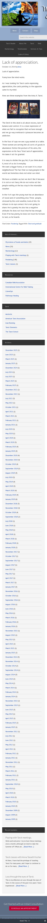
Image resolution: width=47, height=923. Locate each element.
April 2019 (9, 486)
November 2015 (11, 631)
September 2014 (11, 670)
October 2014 (10, 666)
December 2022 (11, 390)
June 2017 (9, 569)
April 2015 (9, 644)
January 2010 (10, 806)
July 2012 (8, 736)
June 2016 (9, 609)
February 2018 (10, 543)
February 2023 (10, 385)
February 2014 (10, 692)
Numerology (9, 251)
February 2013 (10, 723)
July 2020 (8, 429)
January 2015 (10, 652)
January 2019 (10, 499)
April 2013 (9, 718)
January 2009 (10, 819)
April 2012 (9, 749)
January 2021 (10, 425)
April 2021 (9, 411)
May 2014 (9, 683)
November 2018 (11, 508)
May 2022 (9, 403)
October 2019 (10, 464)
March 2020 (9, 442)
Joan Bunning (10, 323)
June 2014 (9, 679)
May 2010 (9, 788)
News (7, 246)
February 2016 (10, 622)
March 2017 (9, 582)
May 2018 (9, 530)
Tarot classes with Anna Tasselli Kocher (23, 857)
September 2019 (11, 468)
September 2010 (11, 784)
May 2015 (9, 639)
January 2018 (10, 547)
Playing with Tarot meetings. (18, 837)
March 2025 (9, 359)
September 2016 (11, 600)
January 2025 (10, 363)
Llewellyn (9, 291)
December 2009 (11, 810)
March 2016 (9, 617)
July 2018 (8, 521)
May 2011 (9, 766)
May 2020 (9, 433)
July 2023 (8, 376)
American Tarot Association (15, 318)
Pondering (14, 224)
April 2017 (9, 578)
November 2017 (11, 552)
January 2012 (10, 758)
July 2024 (8, 372)
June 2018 (9, 525)
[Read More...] (29, 847)
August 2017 (10, 565)
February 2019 (10, 495)
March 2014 (9, 688)
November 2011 (11, 762)
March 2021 (9, 416)
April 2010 (9, 793)
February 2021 (10, 420)
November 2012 (11, 731)
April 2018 (9, 534)
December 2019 (11, 455)
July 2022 (8, 398)
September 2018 (11, 517)
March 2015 (9, 648)
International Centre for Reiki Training (19, 287)
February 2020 (10, 447)
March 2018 (9, 539)
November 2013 (11, 701)
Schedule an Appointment (24, 908)
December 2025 (11, 350)
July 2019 (8, 477)
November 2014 (11, 661)
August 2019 (10, 473)
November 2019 (11, 460)
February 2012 (10, 753)
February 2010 (10, 802)
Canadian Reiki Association (14, 282)
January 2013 (10, 727)
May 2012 (9, 745)
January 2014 (10, 696)
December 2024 (11, 368)
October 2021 (10, 407)
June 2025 (9, 354)
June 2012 (9, 740)
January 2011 (10, 780)
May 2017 (9, 574)
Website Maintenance (36, 918)
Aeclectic (8, 314)
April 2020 (9, 438)
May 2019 (9, 482)
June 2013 (9, 709)
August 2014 (10, 674)
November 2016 (11, 591)
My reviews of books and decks (16, 242)
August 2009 (10, 815)
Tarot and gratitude (34, 224)
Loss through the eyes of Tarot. (19, 876)
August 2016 (10, 604)
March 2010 (9, 797)
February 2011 (10, 775)
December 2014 (11, 657)
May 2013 (9, 714)
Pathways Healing (12, 296)
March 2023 (9, 381)
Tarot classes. (10, 264)
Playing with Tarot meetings (15, 255)
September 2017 (11, 560)
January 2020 (10, 451)
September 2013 (11, 705)
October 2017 (10, 556)
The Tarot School (11, 332)
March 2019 (9, 490)
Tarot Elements (11, 327)
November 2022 (11, 394)
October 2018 (10, 512)
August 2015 (10, 635)
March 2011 (9, 771)
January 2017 (10, 587)
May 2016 (9, 613)
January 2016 (10, 626)
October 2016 (10, 596)
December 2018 (11, 503)
